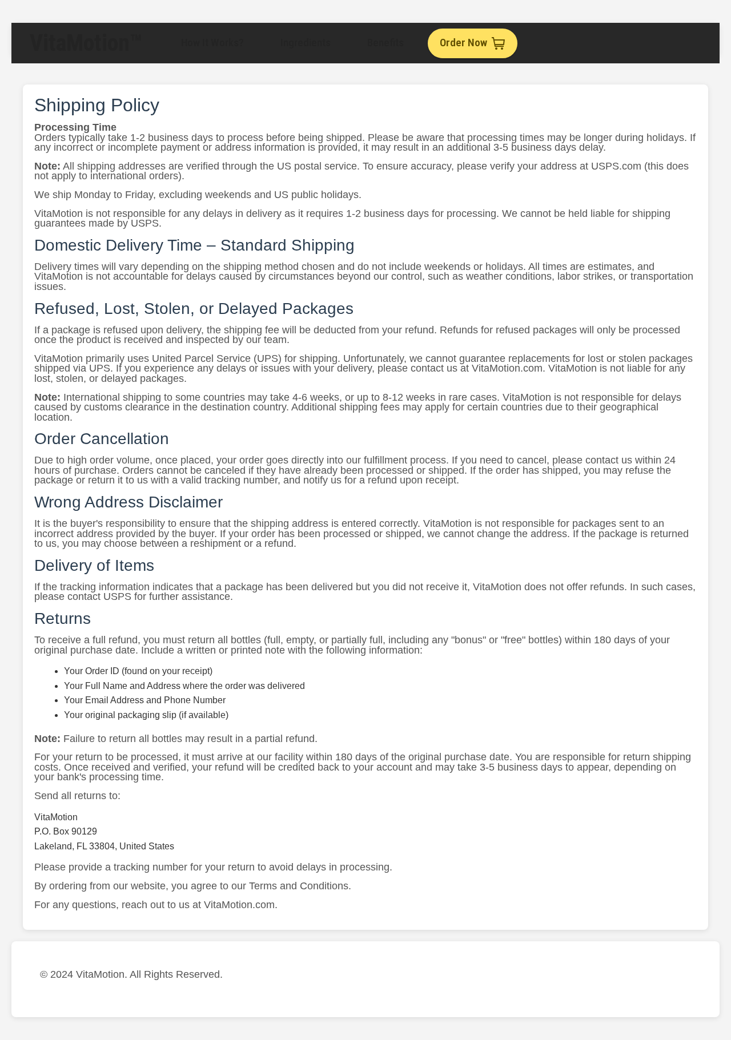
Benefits (385, 42)
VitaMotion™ (86, 43)
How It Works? (212, 42)
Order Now (463, 42)
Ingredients (305, 42)
